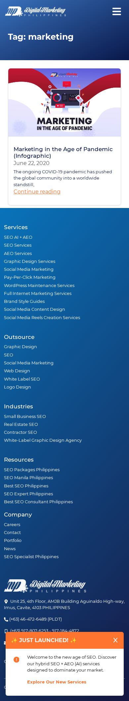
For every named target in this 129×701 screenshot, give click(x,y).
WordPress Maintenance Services (39, 285)
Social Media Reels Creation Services (42, 317)
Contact (12, 532)
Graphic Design (20, 346)
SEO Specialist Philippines (31, 556)
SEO (8, 354)
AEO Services (18, 253)
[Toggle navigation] (115, 11)
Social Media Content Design (34, 309)
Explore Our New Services (56, 681)
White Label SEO (22, 379)
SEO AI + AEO (18, 237)
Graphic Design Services (29, 261)
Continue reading (37, 191)
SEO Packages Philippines (32, 469)
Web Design (17, 370)
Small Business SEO (25, 416)
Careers (12, 524)
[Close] (115, 640)
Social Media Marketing (29, 269)
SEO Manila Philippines (28, 477)
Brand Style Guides (24, 301)
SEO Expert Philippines (28, 493)
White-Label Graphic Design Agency (43, 440)
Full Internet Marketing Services (37, 293)
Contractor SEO (20, 432)
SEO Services (17, 245)
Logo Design (17, 387)
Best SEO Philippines (26, 485)
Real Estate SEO (21, 424)
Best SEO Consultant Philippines (38, 501)
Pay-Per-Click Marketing (30, 277)
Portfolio (13, 540)
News (10, 548)
